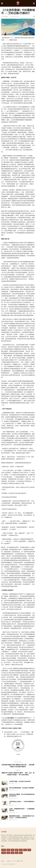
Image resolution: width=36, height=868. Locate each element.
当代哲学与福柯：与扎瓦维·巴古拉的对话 (20, 781)
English (8, 861)
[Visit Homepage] (18, 3)
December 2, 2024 (13, 783)
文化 (21, 850)
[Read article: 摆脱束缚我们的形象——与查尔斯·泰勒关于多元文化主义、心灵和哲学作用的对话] (4, 817)
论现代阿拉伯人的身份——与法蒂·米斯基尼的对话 (21, 802)
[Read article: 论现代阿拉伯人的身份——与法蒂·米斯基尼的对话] (4, 803)
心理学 (3, 850)
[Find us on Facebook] (11, 861)
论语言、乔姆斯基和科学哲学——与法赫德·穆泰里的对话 (21, 810)
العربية (2, 861)
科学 (8, 853)
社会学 (3, 853)
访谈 (17, 853)
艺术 (12, 853)
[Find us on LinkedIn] (22, 861)
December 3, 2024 (15, 16)
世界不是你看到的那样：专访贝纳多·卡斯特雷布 (21, 788)
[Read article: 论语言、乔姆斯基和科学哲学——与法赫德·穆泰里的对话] (4, 810)
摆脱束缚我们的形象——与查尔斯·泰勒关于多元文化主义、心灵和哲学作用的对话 (21, 817)
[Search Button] (34, 3)
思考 (8, 850)
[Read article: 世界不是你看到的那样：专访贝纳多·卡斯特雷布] (4, 789)
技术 (12, 850)
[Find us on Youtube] (18, 861)
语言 (21, 853)
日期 (29, 850)
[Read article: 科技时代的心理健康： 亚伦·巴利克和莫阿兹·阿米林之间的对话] (4, 796)
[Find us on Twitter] (13, 861)
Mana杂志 (5, 16)
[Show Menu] (2, 3)
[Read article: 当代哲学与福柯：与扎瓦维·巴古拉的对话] (4, 783)
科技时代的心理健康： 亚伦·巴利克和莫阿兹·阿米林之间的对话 (22, 795)
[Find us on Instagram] (15, 861)
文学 (25, 850)
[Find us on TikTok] (20, 861)
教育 (17, 850)
